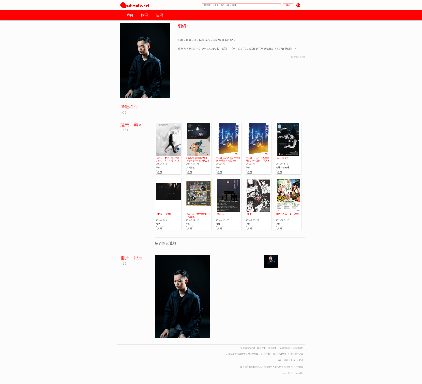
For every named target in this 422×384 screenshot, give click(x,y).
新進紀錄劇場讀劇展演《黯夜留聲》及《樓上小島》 (198, 160)
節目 (129, 14)
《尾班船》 (221, 214)
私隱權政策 (284, 347)
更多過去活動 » (166, 242)
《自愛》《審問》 (164, 214)
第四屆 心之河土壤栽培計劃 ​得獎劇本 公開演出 (228, 159)
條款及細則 (298, 347)
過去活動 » (130, 124)
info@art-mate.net (290, 366)
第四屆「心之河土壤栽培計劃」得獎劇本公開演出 (258, 159)
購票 (144, 14)
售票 (159, 14)
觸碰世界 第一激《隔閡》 (288, 214)
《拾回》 (250, 214)
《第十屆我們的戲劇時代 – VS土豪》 (198, 215)
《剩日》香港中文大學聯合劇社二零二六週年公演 (168, 159)
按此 (301, 360)
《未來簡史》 (282, 157)
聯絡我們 (272, 347)
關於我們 (261, 347)
